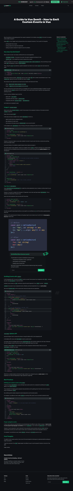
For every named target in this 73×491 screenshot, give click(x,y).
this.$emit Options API (61, 44)
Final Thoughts (8, 436)
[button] (9, 129)
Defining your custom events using (14, 382)
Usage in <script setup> (61, 39)
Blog (5, 481)
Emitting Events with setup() (62, 42)
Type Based (10, 186)
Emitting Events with (12, 276)
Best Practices (8, 379)
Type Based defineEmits (62, 41)
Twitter (27, 479)
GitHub (27, 477)
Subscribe (41, 270)
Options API (10, 333)
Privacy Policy (28, 481)
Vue (5, 477)
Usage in (10, 107)
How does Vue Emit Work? (12, 52)
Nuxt (5, 479)
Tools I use (28, 483)
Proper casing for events (10, 422)
